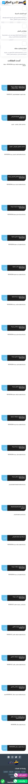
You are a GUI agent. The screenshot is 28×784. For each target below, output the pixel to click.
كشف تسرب (22, 777)
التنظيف (5, 771)
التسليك (11, 771)
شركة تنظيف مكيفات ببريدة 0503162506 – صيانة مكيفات (18, 87)
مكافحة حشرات (14, 777)
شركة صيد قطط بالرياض (18, 536)
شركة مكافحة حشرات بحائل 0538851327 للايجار (18, 717)
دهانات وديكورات (13, 774)
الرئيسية (23, 771)
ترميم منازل (17, 771)
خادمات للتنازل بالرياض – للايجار (17, 146)
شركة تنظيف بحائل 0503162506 (17, 746)
